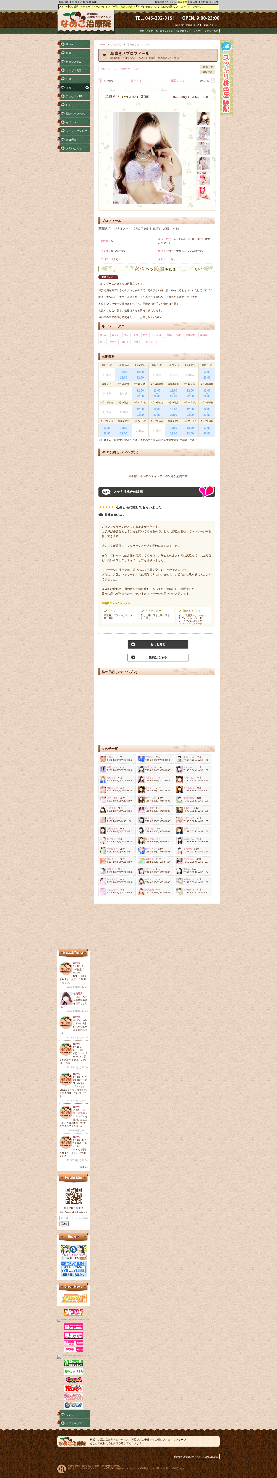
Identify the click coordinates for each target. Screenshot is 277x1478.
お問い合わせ (211, 31)
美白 (126, 334)
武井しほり (150, 798)
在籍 (68, 87)
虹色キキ (136, 80)
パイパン (157, 334)
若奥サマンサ (152, 6)
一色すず (111, 808)
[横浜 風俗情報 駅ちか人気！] (73, 1374)
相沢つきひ (150, 818)
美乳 (136, 334)
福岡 (88, 2)
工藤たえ (188, 808)
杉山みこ (149, 879)
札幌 (83, 2)
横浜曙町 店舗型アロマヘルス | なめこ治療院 (196, 1456)
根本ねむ (111, 838)
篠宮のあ (149, 838)
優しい (103, 334)
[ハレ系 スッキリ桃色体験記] (226, 114)
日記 (136, 68)
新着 (68, 53)
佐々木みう (112, 879)
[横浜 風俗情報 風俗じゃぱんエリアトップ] (73, 1329)
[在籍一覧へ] (207, 68)
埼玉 (77, 2)
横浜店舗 (182, 2)
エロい (115, 334)
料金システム (74, 61)
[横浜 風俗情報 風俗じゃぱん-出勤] (73, 1344)
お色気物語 (166, 6)
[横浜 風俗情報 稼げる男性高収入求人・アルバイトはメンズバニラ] (73, 1318)
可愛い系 (190, 334)
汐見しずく (112, 798)
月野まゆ (149, 869)
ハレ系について (183, 31)
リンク (70, 1414)
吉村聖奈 (149, 808)
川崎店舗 (192, 2)
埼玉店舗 (213, 2)
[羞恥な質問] (156, 271)
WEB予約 (71, 139)
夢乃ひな (188, 849)
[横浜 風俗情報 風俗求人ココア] (73, 1382)
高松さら (149, 788)
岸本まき (149, 859)
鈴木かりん (189, 767)
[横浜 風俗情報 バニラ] (73, 1314)
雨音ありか (112, 757)
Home (101, 44)
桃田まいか (112, 859)
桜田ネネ (188, 828)
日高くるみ (177, 80)
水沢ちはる (112, 818)
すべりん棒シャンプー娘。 (105, 6)
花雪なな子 (189, 818)
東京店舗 (203, 2)
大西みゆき (112, 889)
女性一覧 (116, 44)
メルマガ (198, 31)
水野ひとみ (150, 849)
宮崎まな (111, 869)
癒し (102, 342)
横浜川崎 (63, 2)
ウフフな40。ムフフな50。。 (189, 6)
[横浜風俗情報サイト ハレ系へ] (61, 1472)
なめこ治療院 (128, 6)
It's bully (140, 6)
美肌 (169, 334)
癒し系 (125, 342)
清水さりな (189, 798)
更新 (78, 1003)
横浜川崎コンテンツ (165, 2)
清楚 (178, 334)
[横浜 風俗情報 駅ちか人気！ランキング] (73, 1365)
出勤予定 (125, 68)
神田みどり (189, 879)
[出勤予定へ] (207, 73)
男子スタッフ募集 (164, 31)
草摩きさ (149, 777)
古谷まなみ (189, 859)
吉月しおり (189, 788)
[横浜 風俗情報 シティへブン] (73, 1390)
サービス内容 (74, 70)
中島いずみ (189, 757)
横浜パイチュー (82, 6)
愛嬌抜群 (205, 334)
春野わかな (189, 889)
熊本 (94, 2)
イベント (71, 122)
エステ (137, 342)
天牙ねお (149, 828)
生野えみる (112, 767)
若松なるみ (112, 828)
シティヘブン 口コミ (72, 132)
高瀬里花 (149, 889)
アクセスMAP (74, 96)
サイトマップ (74, 1423)
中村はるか (112, 849)
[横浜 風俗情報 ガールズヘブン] (73, 1399)
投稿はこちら (158, 657)
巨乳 (145, 334)
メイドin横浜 (66, 6)
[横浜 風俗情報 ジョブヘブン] (73, 1407)
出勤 (68, 79)
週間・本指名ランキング (80, 1113)
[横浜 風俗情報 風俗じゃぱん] (73, 1337)
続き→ (83, 1167)
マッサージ (151, 342)
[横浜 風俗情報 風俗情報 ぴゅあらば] (73, 1355)
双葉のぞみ (189, 838)
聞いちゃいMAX (75, 113)
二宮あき (149, 757)
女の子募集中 (146, 31)
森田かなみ (150, 767)
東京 (71, 2)
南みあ (187, 869)
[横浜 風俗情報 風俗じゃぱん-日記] (73, 1351)
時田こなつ (112, 788)
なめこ (113, 342)
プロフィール (108, 68)
